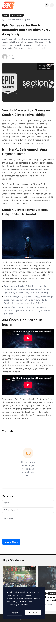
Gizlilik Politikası (25, 601)
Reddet (15, 613)
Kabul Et (33, 613)
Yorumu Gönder (11, 542)
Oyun (6, 15)
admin (11, 55)
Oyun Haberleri (17, 15)
